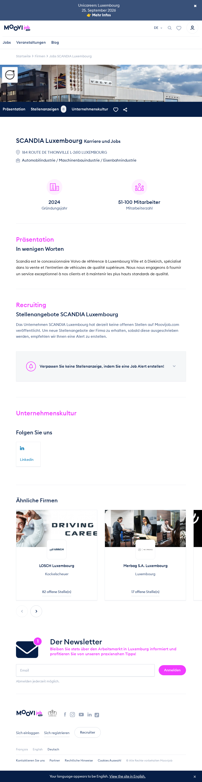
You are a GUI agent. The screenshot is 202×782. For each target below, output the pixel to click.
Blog (55, 42)
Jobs (7, 42)
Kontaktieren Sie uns (30, 760)
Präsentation (14, 109)
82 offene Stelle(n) (56, 592)
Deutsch (53, 749)
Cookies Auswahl (109, 760)
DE (156, 27)
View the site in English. (127, 776)
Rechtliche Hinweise (79, 760)
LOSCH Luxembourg (56, 565)
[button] (36, 611)
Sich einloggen (27, 733)
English (38, 749)
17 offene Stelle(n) (145, 592)
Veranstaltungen (31, 42)
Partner (55, 760)
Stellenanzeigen (48, 109)
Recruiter (87, 732)
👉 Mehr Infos (99, 15)
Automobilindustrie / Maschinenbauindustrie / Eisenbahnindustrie (79, 160)
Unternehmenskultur (90, 109)
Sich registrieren (56, 733)
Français (22, 749)
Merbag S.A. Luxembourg (145, 565)
